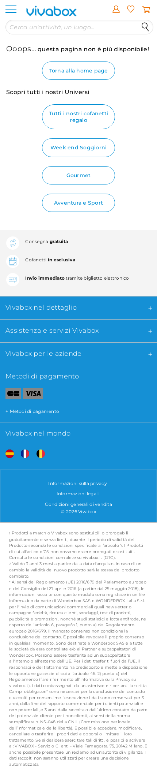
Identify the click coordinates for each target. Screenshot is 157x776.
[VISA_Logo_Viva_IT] (33, 395)
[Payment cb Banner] (10, 395)
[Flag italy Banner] (22, 454)
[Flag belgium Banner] (38, 454)
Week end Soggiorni (78, 147)
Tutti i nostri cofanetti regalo (78, 116)
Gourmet (78, 175)
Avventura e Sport (78, 202)
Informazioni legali (78, 493)
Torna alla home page (78, 70)
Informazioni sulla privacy (77, 483)
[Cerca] (145, 27)
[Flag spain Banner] (7, 454)
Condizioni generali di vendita (78, 504)
